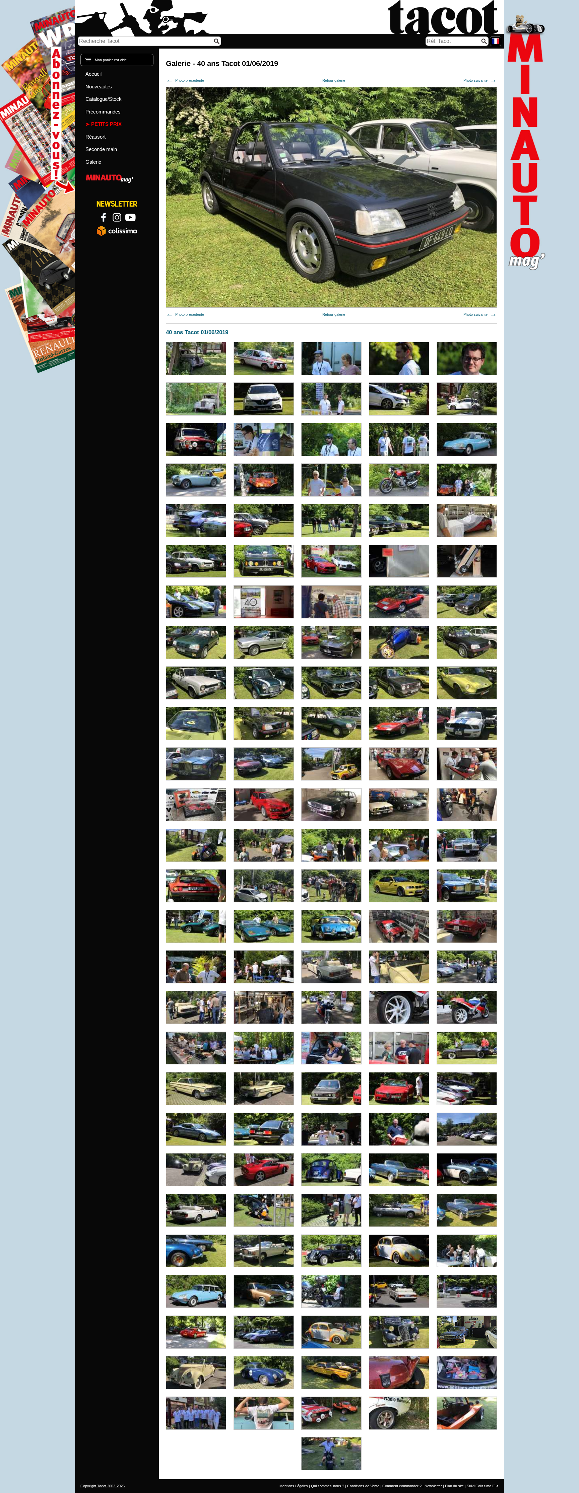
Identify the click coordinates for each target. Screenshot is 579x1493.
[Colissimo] (117, 230)
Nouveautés (98, 86)
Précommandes (103, 112)
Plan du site (454, 1486)
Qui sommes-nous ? (327, 1486)
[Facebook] (103, 217)
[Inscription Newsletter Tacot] (117, 204)
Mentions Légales (293, 1486)
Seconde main (101, 149)
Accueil (93, 74)
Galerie (93, 162)
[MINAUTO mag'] (117, 177)
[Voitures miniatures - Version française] (495, 41)
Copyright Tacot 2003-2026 (102, 1486)
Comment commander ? (402, 1486)
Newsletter (433, 1486)
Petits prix (106, 124)
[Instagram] (117, 217)
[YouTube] (130, 217)
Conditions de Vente (363, 1486)
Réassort (95, 137)
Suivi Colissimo (479, 1486)
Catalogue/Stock (103, 99)
